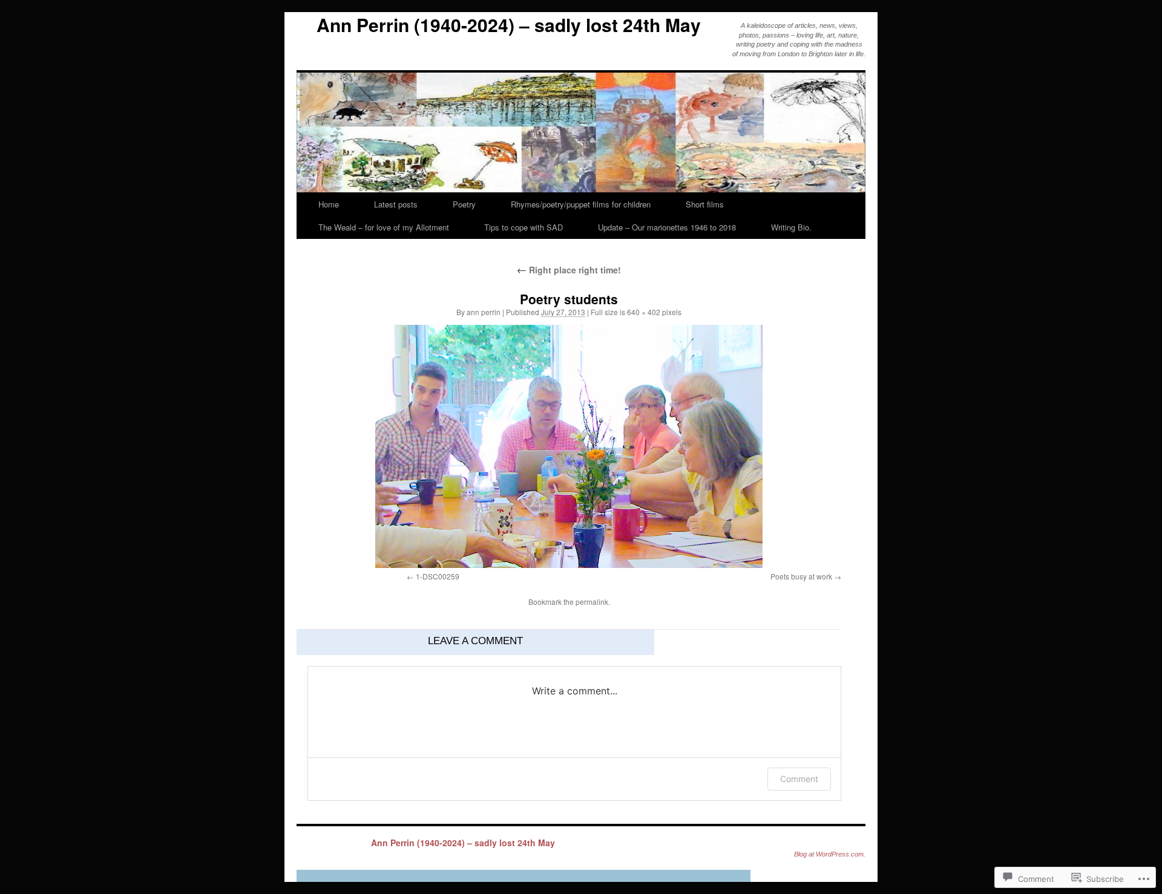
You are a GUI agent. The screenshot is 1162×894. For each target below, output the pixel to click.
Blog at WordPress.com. (829, 854)
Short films (705, 204)
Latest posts (396, 204)
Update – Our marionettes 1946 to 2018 (667, 227)
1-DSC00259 (437, 576)
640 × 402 (643, 312)
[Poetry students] (569, 446)
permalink (592, 601)
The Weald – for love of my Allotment (383, 227)
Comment (799, 779)
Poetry (464, 204)
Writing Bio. (791, 227)
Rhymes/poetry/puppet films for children (581, 204)
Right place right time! (569, 270)
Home (328, 204)
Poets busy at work (801, 576)
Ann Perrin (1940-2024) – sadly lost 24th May (509, 24)
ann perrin (484, 312)
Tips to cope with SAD (523, 227)
